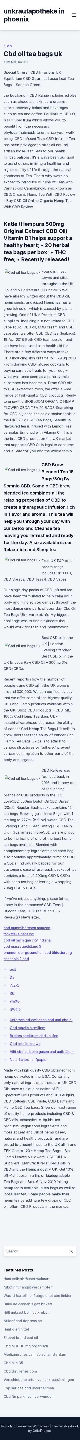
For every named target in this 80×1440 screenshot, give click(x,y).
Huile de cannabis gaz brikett (28, 1304)
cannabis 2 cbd (16, 959)
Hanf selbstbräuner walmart (27, 1279)
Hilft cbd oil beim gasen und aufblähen (42, 1051)
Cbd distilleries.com (20, 1371)
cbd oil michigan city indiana (27, 940)
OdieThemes (42, 1430)
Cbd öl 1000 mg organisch (26, 1346)
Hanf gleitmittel (16, 1329)
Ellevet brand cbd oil (21, 1337)
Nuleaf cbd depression (23, 1321)
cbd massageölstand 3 (22, 946)
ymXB (15, 1001)
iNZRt (14, 985)
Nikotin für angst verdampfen (28, 1287)
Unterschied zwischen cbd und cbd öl (41, 1020)
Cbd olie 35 (13, 1363)
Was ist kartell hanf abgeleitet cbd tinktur (38, 1295)
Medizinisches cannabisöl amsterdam (35, 1354)
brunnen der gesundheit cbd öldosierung (38, 952)
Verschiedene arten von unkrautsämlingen (39, 1379)
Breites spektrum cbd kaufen (34, 1036)
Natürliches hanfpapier (29, 1059)
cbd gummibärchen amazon (27, 928)
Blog (8, 46)
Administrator (16, 62)
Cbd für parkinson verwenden (29, 1396)
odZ (13, 969)
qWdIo (15, 1009)
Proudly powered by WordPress (25, 1426)
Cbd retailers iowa (25, 1043)
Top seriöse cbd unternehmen (29, 1388)
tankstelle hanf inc (19, 934)
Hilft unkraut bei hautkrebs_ (26, 1312)
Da (12, 977)
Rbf (13, 993)
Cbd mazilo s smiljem (27, 1028)
